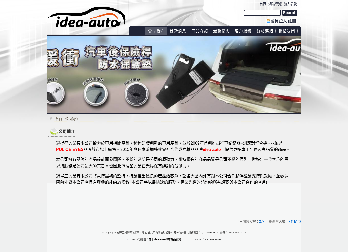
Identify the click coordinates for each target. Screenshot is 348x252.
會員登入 (279, 21)
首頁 (59, 119)
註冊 (292, 21)
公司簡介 (71, 119)
